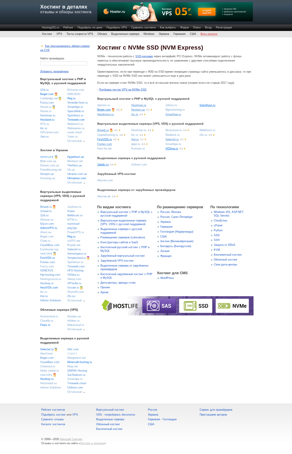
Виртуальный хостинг (110, 409)
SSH (217, 240)
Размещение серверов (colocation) (122, 237)
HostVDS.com (49, 287)
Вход (208, 27)
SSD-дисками (144, 56)
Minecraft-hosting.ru (79, 362)
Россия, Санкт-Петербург (176, 216)
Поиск (197, 27)
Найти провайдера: (52, 58)
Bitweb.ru (103, 130)
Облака (102, 33)
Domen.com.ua (49, 165)
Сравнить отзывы (52, 419)
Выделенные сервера (125, 33)
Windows (149, 33)
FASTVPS (46, 253)
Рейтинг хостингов (53, 409)
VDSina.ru (171, 148)
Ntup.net (72, 366)
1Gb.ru (44, 89)
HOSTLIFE (47, 157)
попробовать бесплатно (120, 414)
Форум (184, 27)
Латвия (165, 251)
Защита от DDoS (224, 244)
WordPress (167, 278)
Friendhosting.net (51, 169)
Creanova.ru (47, 366)
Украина (164, 33)
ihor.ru (135, 139)
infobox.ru (73, 320)
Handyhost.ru (105, 114)
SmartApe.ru (173, 114)
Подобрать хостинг (53, 414)
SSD (217, 235)
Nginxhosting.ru (175, 109)
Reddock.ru (172, 134)
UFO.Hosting (75, 270)
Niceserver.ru (173, 130)
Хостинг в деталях (63, 7)
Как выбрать (168, 27)
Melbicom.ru (75, 215)
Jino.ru (44, 136)
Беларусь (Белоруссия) (175, 246)
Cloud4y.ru (46, 320)
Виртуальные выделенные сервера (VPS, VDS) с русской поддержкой (123, 222)
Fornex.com (104, 144)
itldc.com (73, 349)
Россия (152, 409)
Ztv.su (71, 296)
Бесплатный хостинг (109, 429)
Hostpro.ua (138, 109)
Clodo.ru (45, 240)
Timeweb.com (76, 119)
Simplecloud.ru (76, 257)
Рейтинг (68, 27)
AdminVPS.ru (48, 228)
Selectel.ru (172, 139)
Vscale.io (73, 287)
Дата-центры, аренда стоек (118, 282)
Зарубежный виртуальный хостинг (122, 255)
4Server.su (46, 219)
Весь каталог (209, 33)
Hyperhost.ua (75, 156)
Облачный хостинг (225, 259)
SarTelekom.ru (76, 374)
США (193, 33)
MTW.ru (72, 219)
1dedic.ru (103, 164)
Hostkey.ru (46, 283)
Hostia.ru (45, 111)
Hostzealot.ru (48, 383)
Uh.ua (71, 169)
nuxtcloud (73, 223)
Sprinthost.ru (207, 105)
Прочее (105, 287)
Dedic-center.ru (49, 370)
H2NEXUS (46, 270)
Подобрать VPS (116, 27)
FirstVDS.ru (104, 139)
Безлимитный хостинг (228, 254)
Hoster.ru (45, 106)
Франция (165, 256)
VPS (59, 33)
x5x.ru (203, 134)
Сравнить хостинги (143, 27)
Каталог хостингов (53, 424)
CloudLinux (220, 220)
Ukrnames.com (76, 178)
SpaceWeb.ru (75, 111)
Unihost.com (139, 164)
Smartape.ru (75, 379)
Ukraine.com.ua (77, 174)
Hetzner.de (104, 196)
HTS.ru (44, 124)
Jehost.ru (171, 105)
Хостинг (47, 33)
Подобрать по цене (90, 27)
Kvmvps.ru (138, 148)
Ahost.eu (45, 232)
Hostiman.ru (138, 105)
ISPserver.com (49, 132)
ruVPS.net (73, 240)
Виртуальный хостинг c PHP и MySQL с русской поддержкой (126, 213)
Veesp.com (74, 279)
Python (218, 230)
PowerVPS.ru (75, 232)
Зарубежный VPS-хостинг (117, 260)
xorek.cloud (74, 132)
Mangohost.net (76, 357)
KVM (217, 249)
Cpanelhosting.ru (107, 134)
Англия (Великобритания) (176, 241)
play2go (72, 228)
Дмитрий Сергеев (71, 439)
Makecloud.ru (75, 325)
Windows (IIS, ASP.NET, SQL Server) (229, 213)
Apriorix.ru (103, 105)
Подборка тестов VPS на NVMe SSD (122, 89)
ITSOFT (72, 353)
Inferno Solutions (50, 300)
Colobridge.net (49, 98)
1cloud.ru (46, 211)
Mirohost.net (75, 161)
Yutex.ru (72, 136)
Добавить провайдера (54, 71)
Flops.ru (45, 325)
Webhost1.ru (207, 130)
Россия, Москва (170, 212)
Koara (71, 211)
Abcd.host (46, 353)
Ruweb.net (73, 245)
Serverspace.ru (76, 253)
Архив (104, 292)
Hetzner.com (105, 180)
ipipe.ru (135, 144)
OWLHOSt (73, 94)
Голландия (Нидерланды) (176, 231)
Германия (179, 33)
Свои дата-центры (225, 264)
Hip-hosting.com (50, 274)
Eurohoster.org (49, 249)
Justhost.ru (74, 206)
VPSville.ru (74, 283)
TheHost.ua (74, 165)
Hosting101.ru (50, 27)
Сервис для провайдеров (216, 409)
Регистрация (224, 27)
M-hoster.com (75, 89)
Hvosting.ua (47, 178)
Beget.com (104, 109)
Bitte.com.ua (48, 161)
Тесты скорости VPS (79, 33)
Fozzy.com (47, 102)
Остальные (74, 140)
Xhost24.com (75, 291)
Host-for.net (104, 148)
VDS (99, 414)
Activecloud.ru (49, 316)
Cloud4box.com (49, 245)
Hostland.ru (47, 119)
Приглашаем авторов (213, 414)
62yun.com (47, 223)
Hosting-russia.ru (50, 279)
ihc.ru (134, 114)
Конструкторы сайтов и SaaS (119, 242)
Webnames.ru (75, 128)
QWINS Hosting (77, 370)
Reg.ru (71, 98)
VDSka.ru (73, 274)
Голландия (170, 419)
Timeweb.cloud (76, 383)
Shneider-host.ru (77, 102)
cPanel (218, 225)
